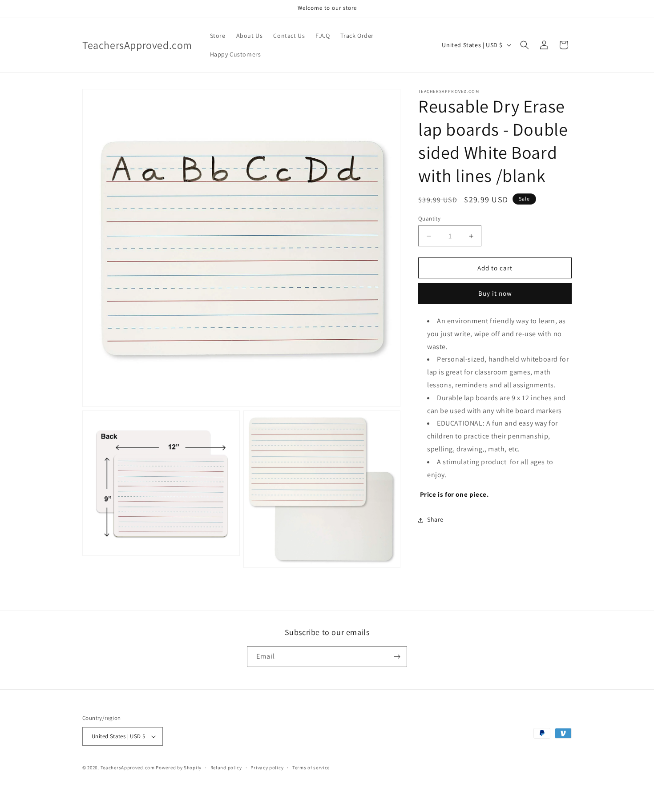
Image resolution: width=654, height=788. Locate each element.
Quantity (429, 218)
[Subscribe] (397, 656)
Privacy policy (266, 767)
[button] (524, 45)
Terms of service (311, 767)
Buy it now (495, 293)
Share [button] (435, 520)
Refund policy (226, 767)
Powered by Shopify (179, 767)
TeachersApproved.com (128, 767)
